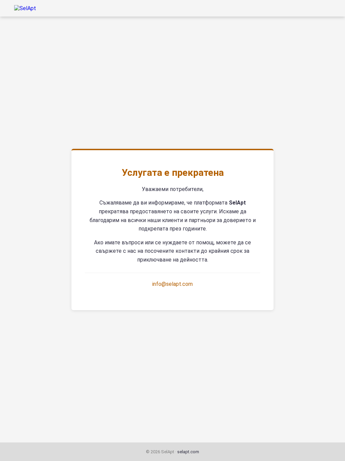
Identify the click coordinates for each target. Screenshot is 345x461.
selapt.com (188, 451)
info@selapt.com (172, 284)
